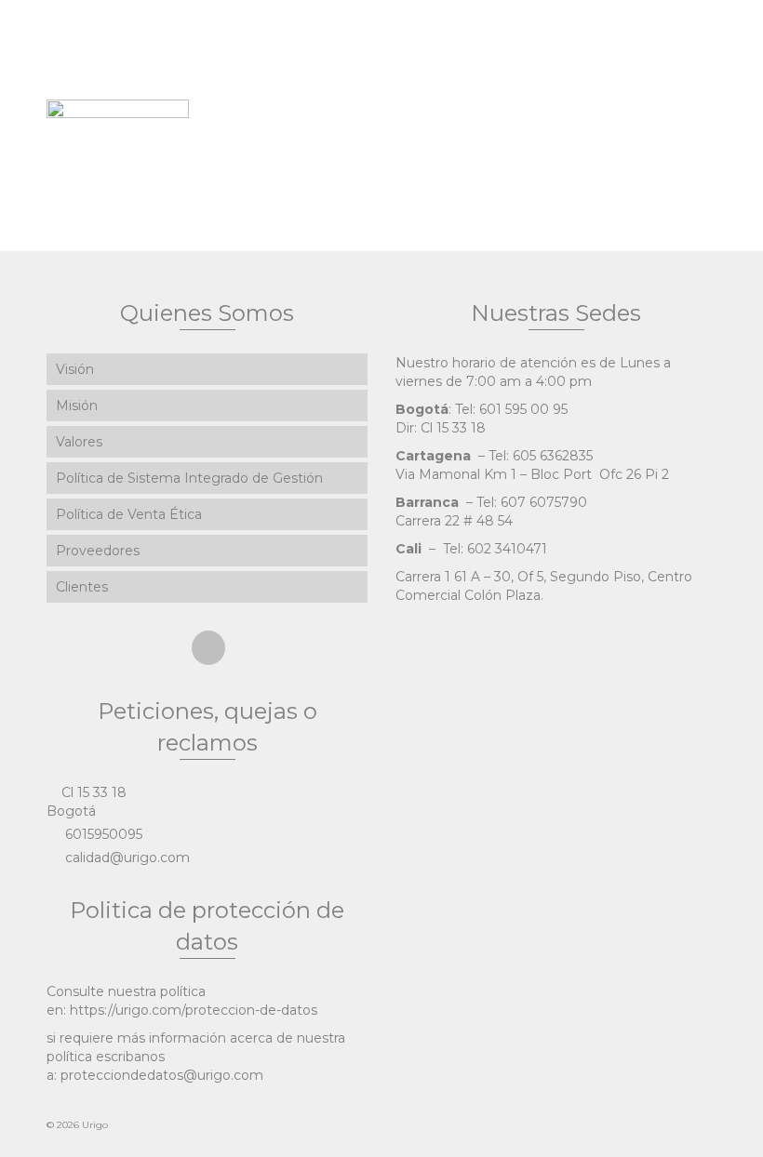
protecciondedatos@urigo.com (161, 1075)
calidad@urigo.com (125, 857)
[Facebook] (208, 648)
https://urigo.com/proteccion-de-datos (193, 1010)
